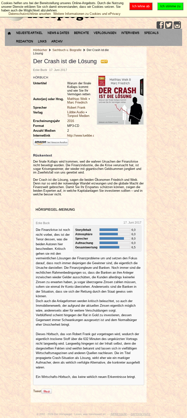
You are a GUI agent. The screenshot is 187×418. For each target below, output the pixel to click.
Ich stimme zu (170, 6)
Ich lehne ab (141, 6)
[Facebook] (160, 25)
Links (42, 41)
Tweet (37, 391)
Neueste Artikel (29, 33)
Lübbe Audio (75, 112)
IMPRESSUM (119, 414)
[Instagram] (177, 25)
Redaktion (24, 41)
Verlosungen (105, 33)
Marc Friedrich (77, 102)
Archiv (57, 41)
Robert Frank (76, 107)
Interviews (130, 33)
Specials (151, 33)
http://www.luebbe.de (81, 135)
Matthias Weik (77, 99)
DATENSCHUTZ (140, 414)
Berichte (81, 33)
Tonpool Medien (78, 116)
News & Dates (58, 33)
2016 (70, 121)
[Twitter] (168, 25)
